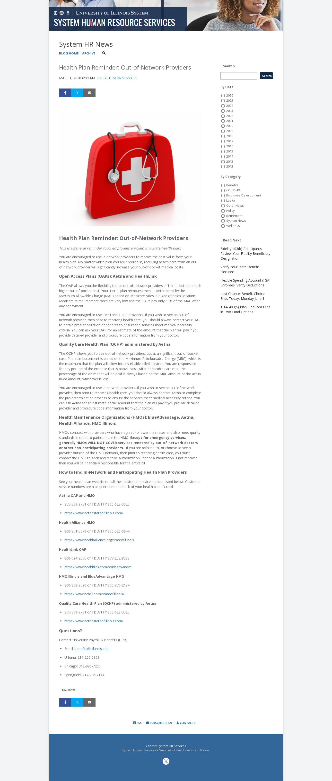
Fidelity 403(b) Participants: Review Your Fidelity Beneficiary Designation (245, 253)
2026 (229, 95)
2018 (229, 136)
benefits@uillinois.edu (91, 648)
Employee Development (243, 195)
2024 (229, 106)
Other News (235, 206)
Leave (230, 200)
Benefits (232, 185)
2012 (229, 166)
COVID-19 (233, 190)
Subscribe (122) (160, 723)
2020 (229, 126)
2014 (229, 156)
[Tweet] (77, 93)
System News (236, 221)
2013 (229, 162)
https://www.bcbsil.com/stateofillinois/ (94, 594)
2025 (229, 100)
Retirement (234, 216)
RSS (139, 723)
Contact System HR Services (166, 746)
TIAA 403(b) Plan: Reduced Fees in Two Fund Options (245, 309)
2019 (229, 131)
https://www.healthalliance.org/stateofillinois (99, 540)
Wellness (233, 226)
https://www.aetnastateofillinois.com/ (93, 513)
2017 (229, 141)
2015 (229, 151)
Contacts (187, 723)
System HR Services (120, 78)
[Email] (89, 93)
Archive (88, 53)
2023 (229, 111)
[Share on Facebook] (65, 93)
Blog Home (69, 53)
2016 (229, 146)
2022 (229, 116)
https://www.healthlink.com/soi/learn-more (97, 567)
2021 (229, 121)
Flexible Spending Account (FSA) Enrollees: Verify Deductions (245, 282)
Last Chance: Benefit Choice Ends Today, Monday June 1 (242, 296)
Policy (230, 211)
